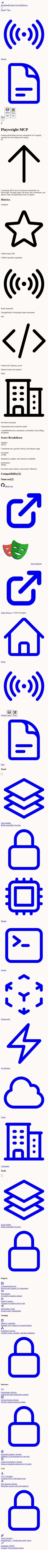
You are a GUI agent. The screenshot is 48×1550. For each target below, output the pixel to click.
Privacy (9, 613)
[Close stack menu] (2, 774)
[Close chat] (2, 7)
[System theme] (4, 119)
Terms (3, 613)
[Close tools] (2, 1175)
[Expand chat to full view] (2, 119)
